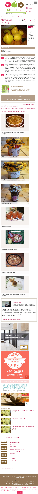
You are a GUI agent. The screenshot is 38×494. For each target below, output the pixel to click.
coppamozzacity (15, 456)
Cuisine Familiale (15, 451)
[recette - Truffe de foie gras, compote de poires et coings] (15, 289)
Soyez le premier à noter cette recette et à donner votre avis (17, 108)
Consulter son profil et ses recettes (11, 319)
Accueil (3, 16)
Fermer (20, 492)
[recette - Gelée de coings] (15, 220)
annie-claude (14, 463)
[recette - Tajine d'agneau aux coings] (15, 243)
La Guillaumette (15, 442)
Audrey (12, 444)
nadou (12, 453)
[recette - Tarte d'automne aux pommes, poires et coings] (15, 127)
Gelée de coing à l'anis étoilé (10, 157)
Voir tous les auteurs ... (7, 468)
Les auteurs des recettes (11, 438)
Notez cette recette (28, 104)
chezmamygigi (17, 302)
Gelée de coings (6, 226)
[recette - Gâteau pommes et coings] (15, 266)
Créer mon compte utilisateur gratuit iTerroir (18, 99)
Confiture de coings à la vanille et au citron (13, 180)
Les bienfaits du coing (18, 418)
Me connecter (29, 7)
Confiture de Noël (7, 203)
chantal (13, 458)
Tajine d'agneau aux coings (9, 249)
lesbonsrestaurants (17, 449)
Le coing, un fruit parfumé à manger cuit (23, 410)
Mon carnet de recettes (17, 86)
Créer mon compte (29, 10)
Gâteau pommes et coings (9, 272)
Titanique (13, 446)
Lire (15, 411)
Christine (13, 460)
